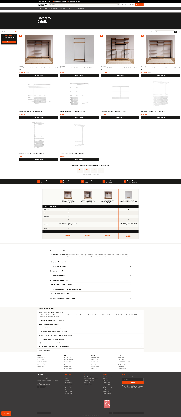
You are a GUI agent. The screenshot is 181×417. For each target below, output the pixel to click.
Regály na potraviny (95, 366)
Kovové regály (121, 357)
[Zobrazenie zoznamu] (178, 32)
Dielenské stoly (67, 366)
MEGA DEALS (81, 8)
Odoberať (133, 382)
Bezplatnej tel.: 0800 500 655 (43, 384)
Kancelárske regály (95, 357)
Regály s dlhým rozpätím (42, 361)
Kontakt (67, 380)
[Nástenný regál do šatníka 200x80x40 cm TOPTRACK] (79, 135)
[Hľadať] (118, 5)
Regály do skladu (41, 357)
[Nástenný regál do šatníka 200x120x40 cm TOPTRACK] (160, 93)
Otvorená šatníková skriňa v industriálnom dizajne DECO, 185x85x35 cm (76, 68)
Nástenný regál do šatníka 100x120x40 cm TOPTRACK (113, 111)
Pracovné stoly (40, 366)
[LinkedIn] (45, 387)
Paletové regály (40, 359)
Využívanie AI (87, 382)
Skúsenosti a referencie (70, 384)
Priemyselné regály (41, 364)
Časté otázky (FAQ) (69, 393)
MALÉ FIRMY (63, 8)
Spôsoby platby (68, 389)
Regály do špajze (94, 368)
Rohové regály (121, 359)
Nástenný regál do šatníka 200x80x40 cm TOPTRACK (72, 154)
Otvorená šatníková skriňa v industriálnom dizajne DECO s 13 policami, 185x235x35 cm (160, 68)
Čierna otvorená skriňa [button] (56, 271)
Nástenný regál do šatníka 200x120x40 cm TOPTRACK (153, 111)
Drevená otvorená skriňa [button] (57, 275)
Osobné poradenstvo (69, 382)
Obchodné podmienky (88, 376)
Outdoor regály (121, 366)
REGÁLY (40, 8)
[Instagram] (41, 387)
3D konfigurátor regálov (108, 376)
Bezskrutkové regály (122, 363)
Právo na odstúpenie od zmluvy (90, 378)
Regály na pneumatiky (68, 359)
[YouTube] (43, 387)
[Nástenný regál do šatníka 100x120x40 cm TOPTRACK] (120, 93)
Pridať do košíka (39, 75)
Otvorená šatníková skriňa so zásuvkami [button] (62, 284)
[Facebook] (38, 387)
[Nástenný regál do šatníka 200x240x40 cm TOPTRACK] (38, 93)
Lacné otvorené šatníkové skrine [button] (59, 280)
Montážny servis (68, 391)
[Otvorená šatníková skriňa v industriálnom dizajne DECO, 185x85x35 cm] (79, 49)
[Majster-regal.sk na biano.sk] (107, 404)
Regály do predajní (95, 361)
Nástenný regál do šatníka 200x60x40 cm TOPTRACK (31, 154)
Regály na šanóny (94, 359)
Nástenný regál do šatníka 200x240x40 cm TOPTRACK (31, 111)
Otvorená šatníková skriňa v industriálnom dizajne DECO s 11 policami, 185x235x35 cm (38, 68)
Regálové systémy (122, 368)
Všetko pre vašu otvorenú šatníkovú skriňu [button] (62, 298)
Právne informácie (88, 384)
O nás (66, 378)
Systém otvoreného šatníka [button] (58, 251)
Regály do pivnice (68, 363)
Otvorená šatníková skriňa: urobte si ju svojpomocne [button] (65, 289)
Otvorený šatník (94, 364)
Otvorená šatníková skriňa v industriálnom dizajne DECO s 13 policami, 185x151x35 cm (120, 68)
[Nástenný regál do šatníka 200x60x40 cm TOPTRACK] (38, 135)
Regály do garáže (67, 361)
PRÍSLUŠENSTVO (72, 8)
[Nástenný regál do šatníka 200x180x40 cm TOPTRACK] (79, 93)
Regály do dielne (67, 357)
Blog (66, 376)
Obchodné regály (94, 363)
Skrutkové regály (121, 364)
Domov (38, 11)
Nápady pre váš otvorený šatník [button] (59, 262)
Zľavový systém (68, 386)
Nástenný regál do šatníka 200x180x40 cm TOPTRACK (72, 111)
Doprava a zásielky (69, 388)
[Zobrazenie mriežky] (175, 32)
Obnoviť (15, 31)
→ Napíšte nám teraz (9, 42)
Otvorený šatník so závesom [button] (58, 266)
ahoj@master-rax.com (42, 383)
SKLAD (45, 8)
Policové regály (40, 363)
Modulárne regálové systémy (124, 361)
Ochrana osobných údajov (89, 380)
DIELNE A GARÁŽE (53, 8)
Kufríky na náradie (68, 368)
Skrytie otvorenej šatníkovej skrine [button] (60, 293)
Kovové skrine (67, 364)
